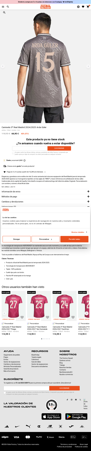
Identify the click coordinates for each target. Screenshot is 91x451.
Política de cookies (81, 447)
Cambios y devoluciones (12, 364)
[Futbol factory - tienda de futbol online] (45, 7)
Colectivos (35, 359)
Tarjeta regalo (36, 357)
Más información (10, 371)
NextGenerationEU (65, 372)
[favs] (83, 6)
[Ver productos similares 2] (43, 338)
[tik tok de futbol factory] (67, 400)
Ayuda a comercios (66, 374)
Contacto (62, 370)
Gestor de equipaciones (12, 362)
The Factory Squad (66, 358)
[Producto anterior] (4, 313)
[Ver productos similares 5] (47, 338)
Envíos (6, 359)
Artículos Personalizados (12, 366)
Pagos (6, 357)
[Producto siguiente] (87, 313)
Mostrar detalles (77, 232)
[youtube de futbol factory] (85, 404)
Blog (61, 363)
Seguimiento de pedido (12, 355)
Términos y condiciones (68, 444)
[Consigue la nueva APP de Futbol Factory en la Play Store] (76, 416)
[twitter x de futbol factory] (80, 400)
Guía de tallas (36, 362)
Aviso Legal (84, 444)
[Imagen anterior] (3, 66)
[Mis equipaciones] (78, 6)
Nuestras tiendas (65, 367)
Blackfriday (35, 355)
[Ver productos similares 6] (49, 338)
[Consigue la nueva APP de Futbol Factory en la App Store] (51, 416)
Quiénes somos (64, 360)
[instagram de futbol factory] (72, 400)
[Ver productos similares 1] (41, 338)
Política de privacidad (64, 447)
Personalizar (44, 239)
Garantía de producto (11, 369)
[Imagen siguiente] (88, 66)
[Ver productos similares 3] (44, 338)
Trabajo (62, 365)
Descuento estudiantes (40, 366)
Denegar (16, 239)
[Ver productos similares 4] (46, 338)
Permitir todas (74, 239)
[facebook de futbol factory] (76, 400)
